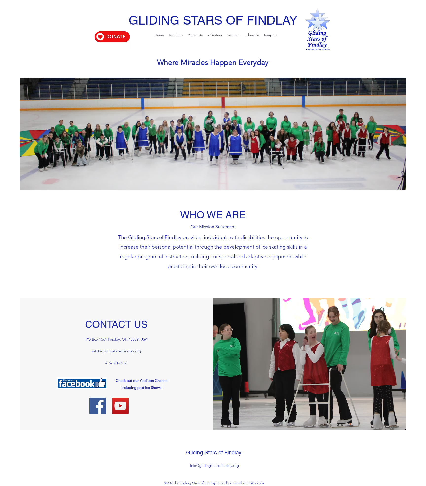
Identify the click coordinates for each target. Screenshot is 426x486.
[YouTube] (120, 406)
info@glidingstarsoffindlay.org (116, 351)
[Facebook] (97, 406)
